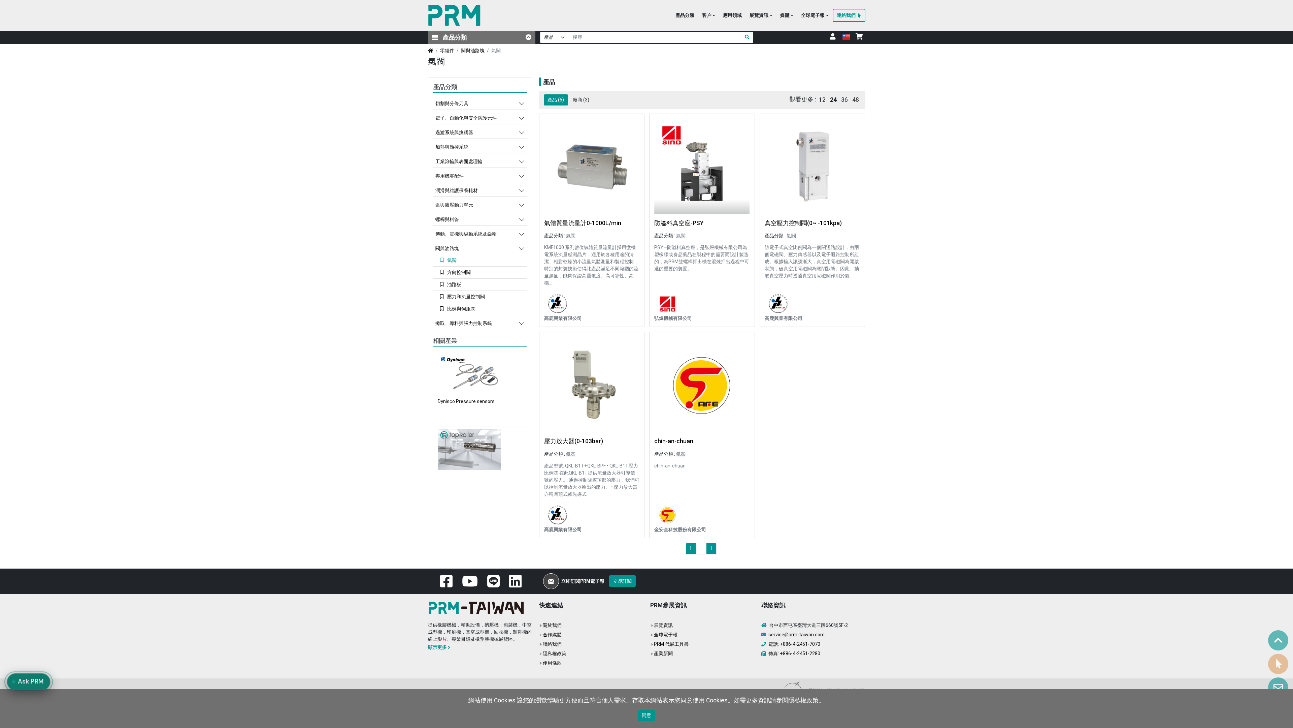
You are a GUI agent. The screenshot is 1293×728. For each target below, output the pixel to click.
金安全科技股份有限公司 (680, 529)
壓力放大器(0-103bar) (573, 441)
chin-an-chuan (673, 441)
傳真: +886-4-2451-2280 (794, 653)
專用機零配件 (449, 176)
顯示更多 (437, 647)
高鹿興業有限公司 (563, 318)
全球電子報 (665, 634)
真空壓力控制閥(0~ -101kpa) (803, 223)
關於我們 (552, 625)
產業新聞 (663, 653)
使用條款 (552, 663)
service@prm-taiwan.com (796, 634)
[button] (708, 15)
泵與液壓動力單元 (454, 205)
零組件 (447, 50)
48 (855, 99)
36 (844, 99)
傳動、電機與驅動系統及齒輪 (466, 234)
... (700, 548)
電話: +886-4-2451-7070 (794, 644)
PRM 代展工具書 (671, 644)
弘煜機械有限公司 (673, 318)
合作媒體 (552, 634)
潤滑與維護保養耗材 (456, 190)
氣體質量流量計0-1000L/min (582, 223)
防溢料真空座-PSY (678, 223)
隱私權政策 (554, 653)
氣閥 (570, 235)
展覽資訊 (663, 625)
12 (822, 99)
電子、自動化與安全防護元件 (466, 118)
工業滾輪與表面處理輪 (459, 161)
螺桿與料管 (447, 219)
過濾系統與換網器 (454, 132)
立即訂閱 (622, 581)
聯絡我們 (552, 644)
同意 (646, 715)
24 (833, 99)
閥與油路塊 (473, 50)
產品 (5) (556, 99)
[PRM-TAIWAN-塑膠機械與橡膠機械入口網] (456, 15)
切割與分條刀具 (451, 103)
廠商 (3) (581, 99)
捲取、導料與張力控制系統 (463, 323)
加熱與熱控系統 (451, 147)
